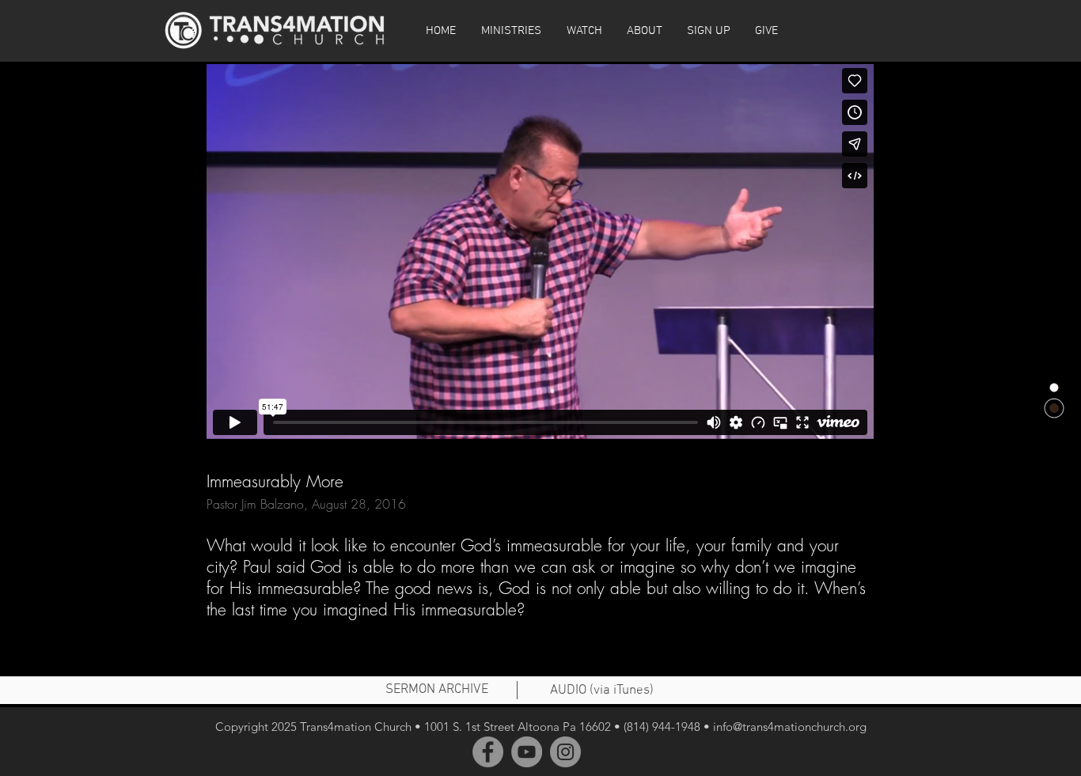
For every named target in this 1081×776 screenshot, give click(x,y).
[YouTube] (526, 751)
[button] (584, 31)
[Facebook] (487, 751)
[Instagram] (565, 751)
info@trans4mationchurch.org (790, 726)
